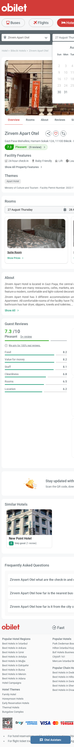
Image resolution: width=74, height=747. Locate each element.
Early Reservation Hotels (15, 703)
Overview (14, 119)
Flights (43, 23)
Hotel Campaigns (11, 682)
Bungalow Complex (12, 711)
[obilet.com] (24, 11)
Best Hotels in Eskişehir (15, 665)
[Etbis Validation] (7, 724)
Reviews (60, 119)
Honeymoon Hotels (12, 698)
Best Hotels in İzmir (13, 652)
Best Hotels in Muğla (13, 661)
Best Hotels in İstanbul (14, 643)
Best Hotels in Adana (13, 678)
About (44, 119)
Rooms (30, 119)
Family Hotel (9, 694)
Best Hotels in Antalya (14, 656)
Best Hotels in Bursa (13, 669)
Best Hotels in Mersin (14, 674)
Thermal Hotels (10, 707)
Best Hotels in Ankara (14, 647)
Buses (15, 23)
